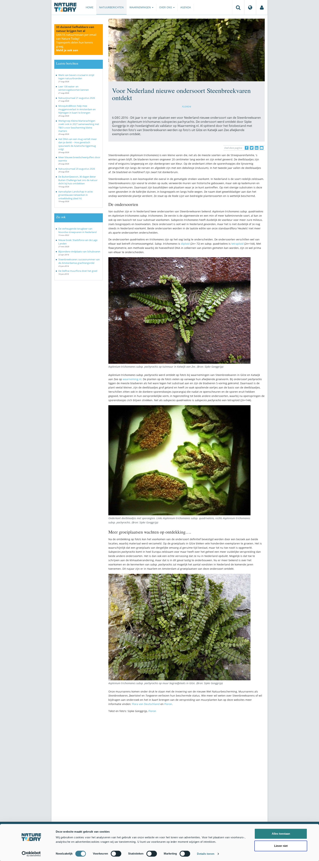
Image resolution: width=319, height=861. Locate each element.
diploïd (185, 243)
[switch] (116, 854)
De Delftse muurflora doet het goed (77, 270)
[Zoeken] (238, 7)
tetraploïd (237, 243)
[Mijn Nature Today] (261, 7)
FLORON (186, 106)
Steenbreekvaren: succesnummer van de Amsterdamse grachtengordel (79, 261)
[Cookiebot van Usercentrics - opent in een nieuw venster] (31, 854)
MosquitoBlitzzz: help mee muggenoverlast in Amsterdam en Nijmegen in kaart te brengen (77, 109)
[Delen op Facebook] (246, 148)
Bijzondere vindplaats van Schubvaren (79, 251)
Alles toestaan (281, 833)
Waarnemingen (140, 7)
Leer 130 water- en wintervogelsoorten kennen (73, 88)
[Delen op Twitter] (251, 148)
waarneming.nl (132, 379)
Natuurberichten (111, 7)
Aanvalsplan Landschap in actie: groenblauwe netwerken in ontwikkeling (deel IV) (75, 195)
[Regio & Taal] (250, 7)
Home (89, 7)
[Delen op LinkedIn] (256, 148)
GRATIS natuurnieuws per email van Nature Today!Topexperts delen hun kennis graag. (76, 42)
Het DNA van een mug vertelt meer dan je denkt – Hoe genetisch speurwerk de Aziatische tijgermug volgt (77, 144)
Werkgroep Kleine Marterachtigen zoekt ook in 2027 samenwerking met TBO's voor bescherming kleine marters (78, 126)
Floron (168, 704)
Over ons (166, 7)
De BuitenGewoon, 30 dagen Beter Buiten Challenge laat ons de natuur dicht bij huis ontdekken (77, 180)
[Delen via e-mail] (261, 148)
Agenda (185, 7)
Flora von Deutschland (146, 704)
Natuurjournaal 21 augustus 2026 (76, 98)
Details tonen (205, 853)
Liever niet (281, 845)
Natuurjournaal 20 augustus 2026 (76, 168)
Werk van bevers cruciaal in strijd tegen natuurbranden (76, 76)
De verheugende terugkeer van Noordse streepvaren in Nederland (77, 230)
